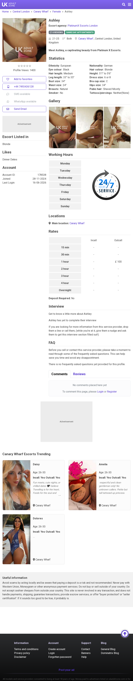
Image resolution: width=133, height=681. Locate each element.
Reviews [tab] (79, 374)
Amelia (103, 464)
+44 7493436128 (24, 86)
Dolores (38, 518)
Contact (85, 649)
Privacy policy (22, 653)
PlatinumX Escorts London (83, 25)
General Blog (108, 649)
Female (56, 11)
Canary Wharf (41, 11)
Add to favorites (23, 79)
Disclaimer (20, 656)
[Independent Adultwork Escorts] (9, 4)
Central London (21, 11)
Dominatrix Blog (110, 653)
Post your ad (66, 669)
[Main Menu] (129, 4)
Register (112, 391)
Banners (86, 653)
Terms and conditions (26, 649)
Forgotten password (59, 656)
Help (84, 656)
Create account (56, 649)
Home (5, 11)
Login (100, 391)
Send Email (20, 108)
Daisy (36, 464)
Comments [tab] (59, 374)
